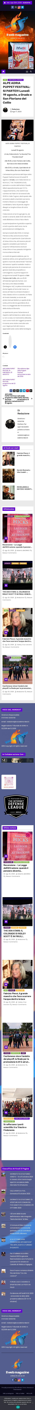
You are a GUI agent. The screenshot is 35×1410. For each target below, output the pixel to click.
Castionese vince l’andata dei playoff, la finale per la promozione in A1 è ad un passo (17, 688)
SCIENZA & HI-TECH (9, 1121)
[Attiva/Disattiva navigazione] (27, 71)
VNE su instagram (8, 1393)
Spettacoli (15, 563)
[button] (31, 71)
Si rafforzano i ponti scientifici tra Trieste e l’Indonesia (15, 1127)
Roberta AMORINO (23, 550)
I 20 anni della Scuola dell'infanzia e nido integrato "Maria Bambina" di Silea (20, 1216)
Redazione (16, 109)
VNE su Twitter (20, 1393)
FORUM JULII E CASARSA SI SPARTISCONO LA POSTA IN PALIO (20, 1284)
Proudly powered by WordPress (12, 1387)
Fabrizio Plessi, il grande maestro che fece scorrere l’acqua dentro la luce (17, 641)
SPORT (23, 657)
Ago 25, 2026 (9, 550)
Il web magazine (18, 35)
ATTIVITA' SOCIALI (8, 1118)
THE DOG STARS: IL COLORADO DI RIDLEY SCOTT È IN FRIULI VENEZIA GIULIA (17, 594)
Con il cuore (20, 610)
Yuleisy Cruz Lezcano (24, 645)
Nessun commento (10, 553)
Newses (29, 1387)
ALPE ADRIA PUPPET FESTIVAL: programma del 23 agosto (9, 382)
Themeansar (17, 1389)
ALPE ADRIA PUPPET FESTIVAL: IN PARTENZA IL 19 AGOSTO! (9, 371)
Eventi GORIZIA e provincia (16, 80)
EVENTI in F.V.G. (16, 657)
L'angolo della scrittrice (22, 516)
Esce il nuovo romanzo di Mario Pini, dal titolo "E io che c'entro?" (21, 1273)
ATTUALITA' (7, 563)
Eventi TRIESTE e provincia (22, 1118)
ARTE (5, 80)
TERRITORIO (23, 563)
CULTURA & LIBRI (9, 516)
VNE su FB (29, 1393)
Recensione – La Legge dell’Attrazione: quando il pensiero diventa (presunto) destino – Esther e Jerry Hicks (17, 548)
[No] (33, 1403)
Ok (18, 1407)
